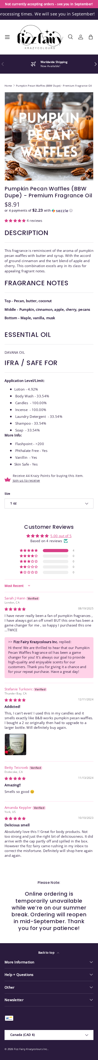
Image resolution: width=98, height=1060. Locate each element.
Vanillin (21, 457)
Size (7, 493)
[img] (15, 609)
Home (8, 85)
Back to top (46, 952)
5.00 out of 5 (61, 536)
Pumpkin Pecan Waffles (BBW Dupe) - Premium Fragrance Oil (54, 85)
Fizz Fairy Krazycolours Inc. (31, 1049)
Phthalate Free (27, 450)
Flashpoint (23, 443)
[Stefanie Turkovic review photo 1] (15, 744)
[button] (91, 37)
